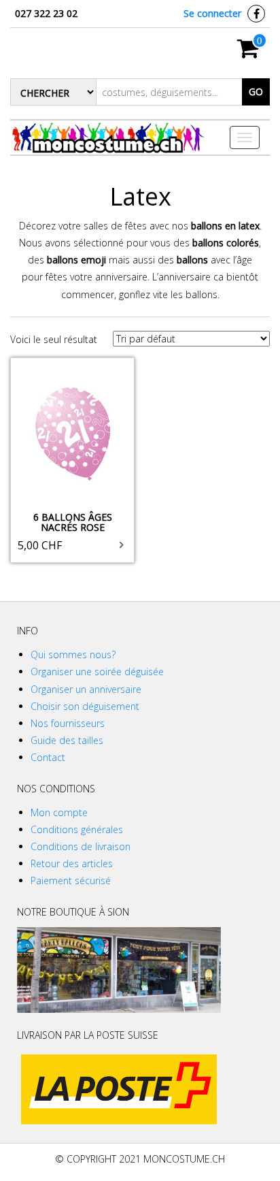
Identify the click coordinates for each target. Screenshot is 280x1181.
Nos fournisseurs (68, 723)
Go (256, 91)
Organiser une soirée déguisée (97, 671)
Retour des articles (72, 863)
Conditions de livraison (80, 846)
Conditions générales (77, 829)
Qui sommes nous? (73, 654)
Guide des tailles (67, 740)
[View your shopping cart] (248, 52)
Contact (48, 757)
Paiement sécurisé (71, 880)
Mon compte (59, 812)
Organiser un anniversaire (86, 689)
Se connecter (212, 13)
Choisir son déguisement (85, 706)
